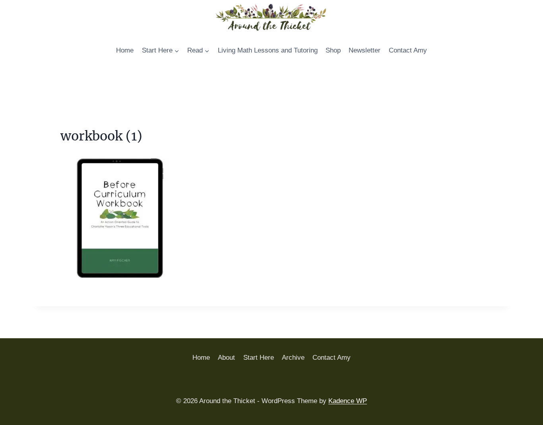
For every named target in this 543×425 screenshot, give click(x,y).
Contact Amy (408, 50)
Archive (293, 357)
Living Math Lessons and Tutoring (268, 50)
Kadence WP (347, 401)
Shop (333, 50)
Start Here (258, 357)
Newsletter (364, 50)
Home (125, 50)
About (226, 357)
